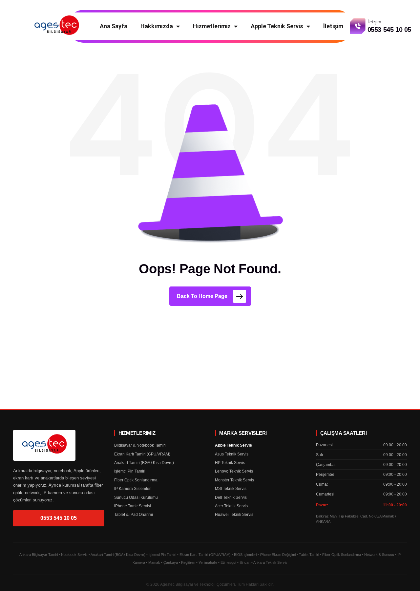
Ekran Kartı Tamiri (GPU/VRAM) (142, 454)
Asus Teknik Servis (231, 454)
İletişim (333, 26)
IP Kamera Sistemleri (133, 488)
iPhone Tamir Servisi (132, 506)
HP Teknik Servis (230, 462)
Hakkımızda (156, 26)
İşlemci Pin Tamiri (129, 471)
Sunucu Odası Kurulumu (136, 497)
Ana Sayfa (113, 26)
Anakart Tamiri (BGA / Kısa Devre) (144, 462)
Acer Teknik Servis (231, 506)
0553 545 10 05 (58, 518)
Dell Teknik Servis (231, 497)
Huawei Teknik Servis (234, 514)
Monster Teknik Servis (234, 480)
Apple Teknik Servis (277, 26)
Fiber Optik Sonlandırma (136, 480)
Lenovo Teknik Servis (234, 471)
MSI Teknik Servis (230, 488)
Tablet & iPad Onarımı (133, 514)
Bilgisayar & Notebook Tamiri (140, 445)
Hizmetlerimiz (212, 26)
